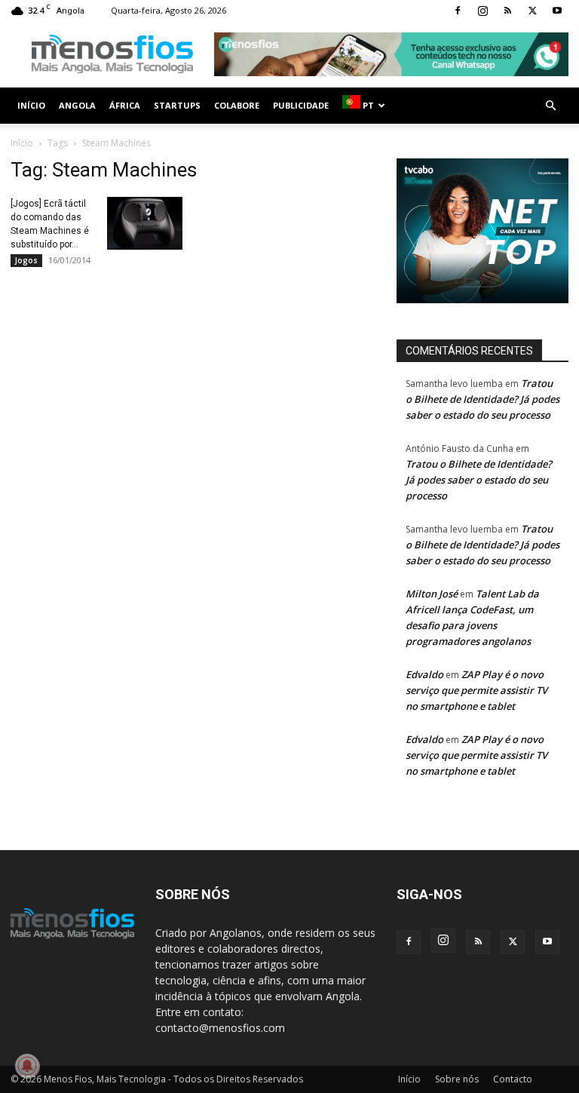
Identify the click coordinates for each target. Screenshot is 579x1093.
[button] (550, 106)
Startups (177, 105)
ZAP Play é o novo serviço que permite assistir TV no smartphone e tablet (476, 690)
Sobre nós (457, 1079)
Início (31, 105)
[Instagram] (482, 10)
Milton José (432, 593)
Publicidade (301, 105)
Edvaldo (424, 674)
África (124, 105)
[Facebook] (457, 10)
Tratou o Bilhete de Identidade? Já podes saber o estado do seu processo (482, 399)
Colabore (236, 105)
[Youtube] (557, 10)
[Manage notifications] (27, 1066)
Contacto (512, 1079)
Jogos (26, 260)
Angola (77, 105)
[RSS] (507, 10)
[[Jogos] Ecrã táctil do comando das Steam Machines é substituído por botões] (144, 223)
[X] (532, 10)
